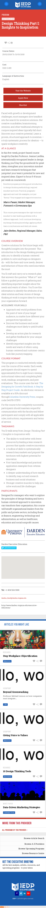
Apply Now (23, 98)
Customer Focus (9, 813)
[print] (11, 43)
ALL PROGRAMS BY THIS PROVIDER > (14, 830)
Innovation (7, 777)
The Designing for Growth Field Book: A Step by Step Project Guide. (22, 386)
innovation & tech (8, 19)
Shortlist (23, 105)
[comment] (40, 661)
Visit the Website (23, 90)
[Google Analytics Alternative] (4, 907)
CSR (5, 704)
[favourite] (5, 42)
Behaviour (7, 661)
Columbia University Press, (22, 396)
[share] (9, 42)
